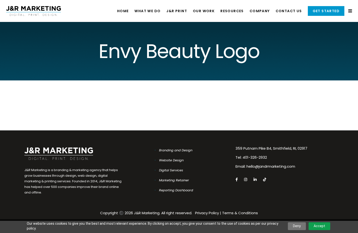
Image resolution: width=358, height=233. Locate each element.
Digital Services (171, 170)
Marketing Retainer (174, 180)
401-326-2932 (255, 157)
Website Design (171, 160)
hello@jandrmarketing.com (270, 166)
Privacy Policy (207, 212)
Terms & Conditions (240, 212)
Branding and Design (175, 150)
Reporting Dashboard (176, 190)
